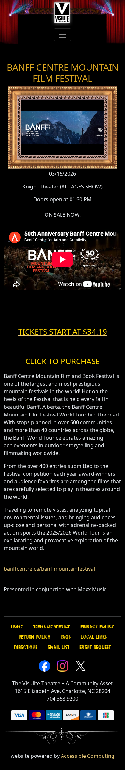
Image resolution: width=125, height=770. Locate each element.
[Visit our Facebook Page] (44, 665)
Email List (58, 647)
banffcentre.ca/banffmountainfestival (49, 568)
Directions (26, 647)
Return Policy (34, 637)
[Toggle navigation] (62, 34)
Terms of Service (51, 626)
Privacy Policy (97, 626)
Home (17, 626)
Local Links (94, 637)
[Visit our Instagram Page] (62, 665)
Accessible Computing (87, 755)
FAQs (66, 637)
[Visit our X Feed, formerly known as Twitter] (80, 665)
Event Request (95, 647)
